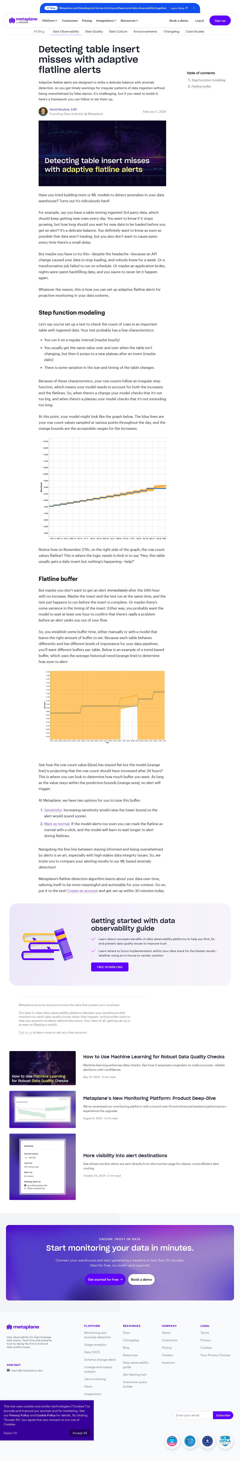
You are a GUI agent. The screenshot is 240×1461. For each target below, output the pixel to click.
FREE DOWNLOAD (109, 967)
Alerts (88, 1386)
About (166, 1332)
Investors (168, 1362)
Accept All (80, 1433)
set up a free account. (72, 1032)
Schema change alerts (100, 1359)
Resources (130, 1355)
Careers (167, 1355)
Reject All (10, 1433)
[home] (23, 20)
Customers (70, 20)
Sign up (220, 20)
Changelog (131, 1340)
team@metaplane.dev (27, 1370)
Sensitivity (53, 810)
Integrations (92, 1394)
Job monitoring (95, 1379)
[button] (50, 20)
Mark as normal (56, 824)
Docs (126, 1332)
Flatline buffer (201, 86)
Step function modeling (208, 80)
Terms (204, 1332)
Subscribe (223, 1415)
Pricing (87, 20)
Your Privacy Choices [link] (215, 1355)
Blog (126, 1347)
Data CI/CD (92, 1352)
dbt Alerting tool (134, 1374)
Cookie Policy (46, 1415)
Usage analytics (95, 1344)
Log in (199, 20)
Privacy (205, 1340)
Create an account (82, 890)
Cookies (206, 1347)
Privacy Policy (19, 1415)
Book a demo (179, 20)
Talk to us (25, 1032)
